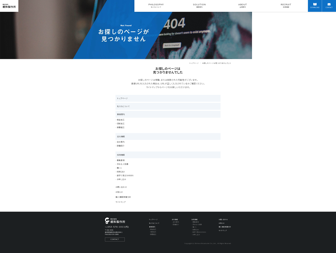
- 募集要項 (120, 160)
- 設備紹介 (120, 145)
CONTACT (115, 239)
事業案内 (121, 114)
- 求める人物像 (122, 164)
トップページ (194, 63)
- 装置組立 (120, 127)
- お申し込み (121, 179)
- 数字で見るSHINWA (124, 175)
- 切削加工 (120, 123)
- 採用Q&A (120, 171)
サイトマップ (121, 202)
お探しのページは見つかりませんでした (216, 63)
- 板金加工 (120, 119)
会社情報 (121, 136)
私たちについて (123, 106)
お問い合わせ (121, 187)
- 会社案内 (120, 141)
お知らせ (119, 192)
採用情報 (121, 154)
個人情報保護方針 (123, 197)
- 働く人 (119, 167)
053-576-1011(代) (118, 226)
